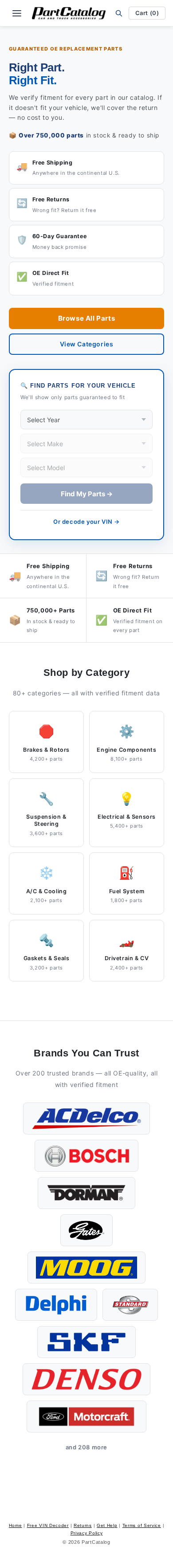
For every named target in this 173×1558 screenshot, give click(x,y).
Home (15, 1525)
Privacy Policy (87, 1533)
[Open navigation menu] (17, 13)
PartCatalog (96, 1542)
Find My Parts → (87, 494)
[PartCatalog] (69, 13)
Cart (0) (147, 12)
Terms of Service (141, 1525)
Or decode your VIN (86, 521)
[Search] (119, 13)
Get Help (107, 1525)
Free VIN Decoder (48, 1525)
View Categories (87, 344)
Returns (83, 1525)
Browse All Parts (86, 318)
